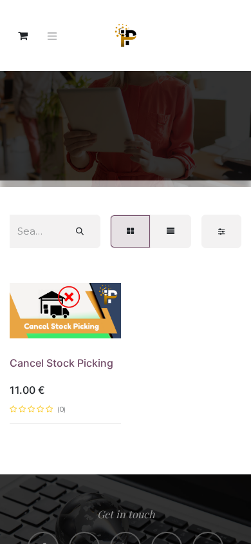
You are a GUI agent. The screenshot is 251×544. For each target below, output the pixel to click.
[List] (170, 231)
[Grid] (130, 231)
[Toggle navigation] (52, 35)
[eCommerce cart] (22, 35)
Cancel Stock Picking (61, 362)
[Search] (79, 231)
